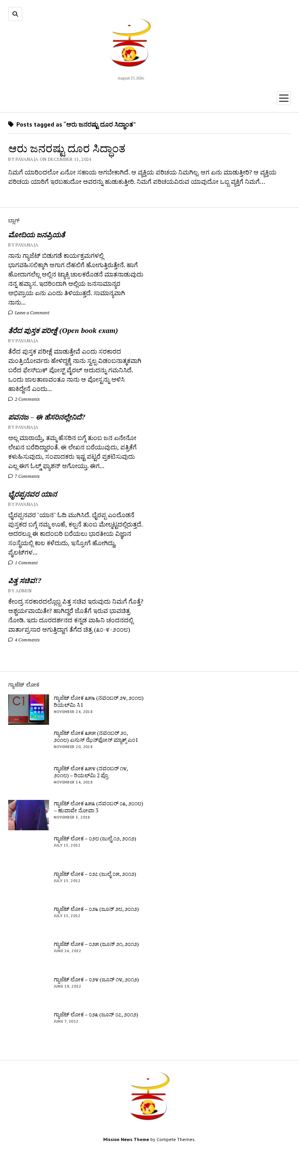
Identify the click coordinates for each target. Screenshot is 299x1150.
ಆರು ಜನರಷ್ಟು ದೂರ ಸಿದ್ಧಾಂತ (66, 148)
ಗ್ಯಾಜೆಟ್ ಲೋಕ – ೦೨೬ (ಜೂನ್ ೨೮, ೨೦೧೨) (96, 908)
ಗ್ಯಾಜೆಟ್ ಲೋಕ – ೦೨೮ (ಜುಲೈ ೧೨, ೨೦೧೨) (95, 838)
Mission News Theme (126, 1139)
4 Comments (27, 640)
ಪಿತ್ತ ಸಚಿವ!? (24, 580)
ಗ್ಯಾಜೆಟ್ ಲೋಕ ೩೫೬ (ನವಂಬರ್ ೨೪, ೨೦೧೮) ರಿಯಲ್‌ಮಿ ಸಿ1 (99, 701)
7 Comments (27, 476)
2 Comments (27, 399)
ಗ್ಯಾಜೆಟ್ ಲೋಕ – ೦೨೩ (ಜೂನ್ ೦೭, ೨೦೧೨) (96, 1014)
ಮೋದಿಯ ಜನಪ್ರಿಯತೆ (36, 234)
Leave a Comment (31, 312)
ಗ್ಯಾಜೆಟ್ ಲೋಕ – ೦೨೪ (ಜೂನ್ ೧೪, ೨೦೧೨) (96, 979)
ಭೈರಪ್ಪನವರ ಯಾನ (32, 493)
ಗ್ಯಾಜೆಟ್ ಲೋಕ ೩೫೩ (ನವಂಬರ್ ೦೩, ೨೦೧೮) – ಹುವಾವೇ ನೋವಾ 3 (98, 807)
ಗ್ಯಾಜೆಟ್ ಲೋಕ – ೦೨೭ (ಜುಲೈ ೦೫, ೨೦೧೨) (95, 873)
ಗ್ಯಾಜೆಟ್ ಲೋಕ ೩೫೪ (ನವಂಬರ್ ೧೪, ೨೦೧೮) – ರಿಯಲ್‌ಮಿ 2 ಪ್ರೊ (91, 772)
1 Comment (26, 562)
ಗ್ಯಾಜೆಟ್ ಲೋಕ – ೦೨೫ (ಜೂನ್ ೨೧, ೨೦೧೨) (96, 943)
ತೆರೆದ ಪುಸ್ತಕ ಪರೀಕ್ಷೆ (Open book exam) (63, 330)
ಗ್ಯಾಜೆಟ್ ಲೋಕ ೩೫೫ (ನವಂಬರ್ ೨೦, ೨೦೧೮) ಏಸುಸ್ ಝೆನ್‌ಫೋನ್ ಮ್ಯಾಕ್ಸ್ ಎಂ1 (96, 736)
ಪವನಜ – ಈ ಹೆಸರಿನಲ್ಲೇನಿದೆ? (46, 416)
